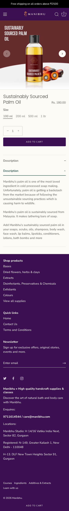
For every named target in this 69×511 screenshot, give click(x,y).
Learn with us (10, 488)
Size (6, 110)
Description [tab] (10, 161)
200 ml (20, 116)
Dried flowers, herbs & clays (21, 272)
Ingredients (20, 483)
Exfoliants (9, 289)
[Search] (56, 14)
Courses (7, 483)
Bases (7, 266)
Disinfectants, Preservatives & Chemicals (29, 284)
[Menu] (5, 14)
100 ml (8, 116)
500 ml (33, 116)
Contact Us (10, 324)
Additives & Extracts (40, 483)
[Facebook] (13, 378)
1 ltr (43, 116)
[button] (6, 53)
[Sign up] (64, 363)
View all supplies (14, 301)
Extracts (8, 278)
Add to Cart (34, 505)
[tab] (34, 206)
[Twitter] (4, 378)
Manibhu (17, 498)
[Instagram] (21, 378)
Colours (8, 295)
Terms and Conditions (17, 330)
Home (7, 318)
